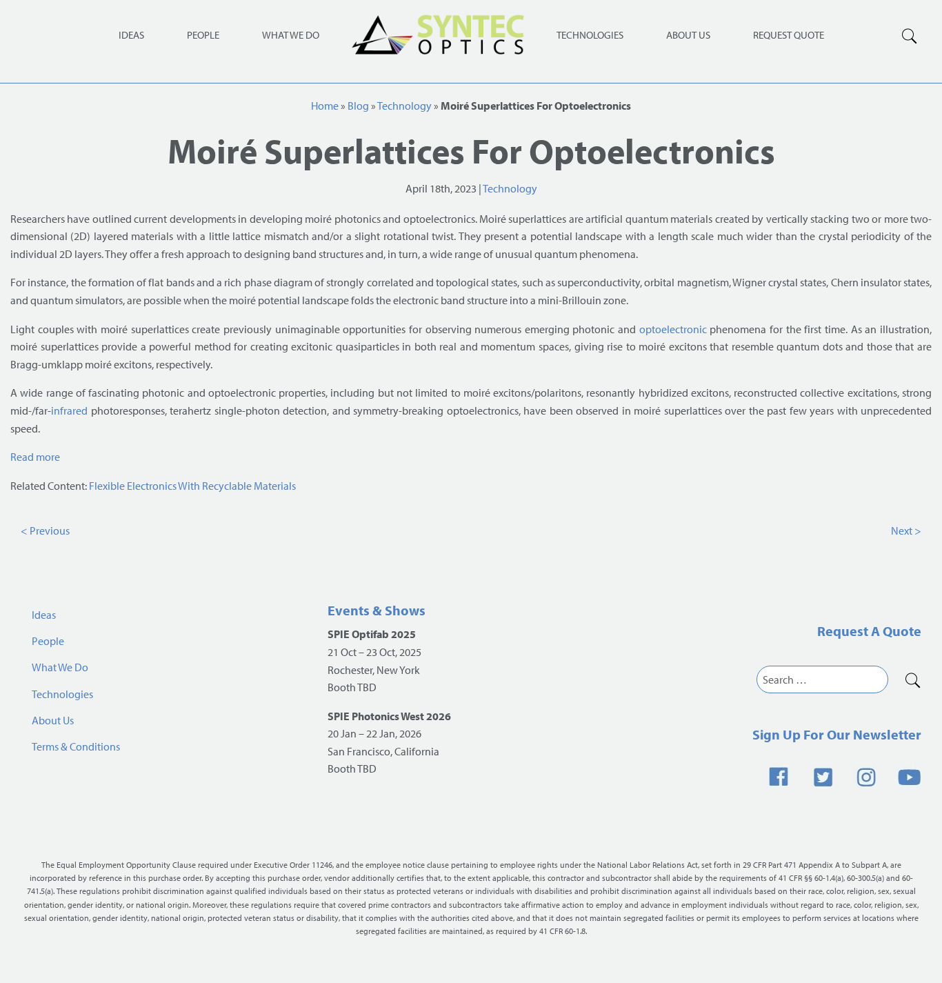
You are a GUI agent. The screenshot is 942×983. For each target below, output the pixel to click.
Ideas (131, 34)
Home (325, 105)
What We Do (290, 34)
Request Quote (788, 34)
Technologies (590, 34)
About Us (688, 34)
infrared (69, 410)
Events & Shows (376, 610)
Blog (358, 105)
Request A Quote (869, 630)
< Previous (45, 530)
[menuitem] (590, 34)
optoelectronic (673, 329)
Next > (906, 530)
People (203, 34)
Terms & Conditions (76, 746)
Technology (404, 105)
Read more (35, 457)
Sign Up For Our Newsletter (836, 734)
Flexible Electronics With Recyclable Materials (192, 486)
